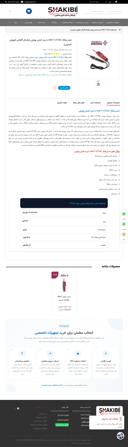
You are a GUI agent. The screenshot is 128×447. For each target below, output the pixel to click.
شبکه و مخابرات (67, 22)
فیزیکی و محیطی (97, 22)
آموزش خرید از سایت (40, 421)
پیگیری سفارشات (41, 417)
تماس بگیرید (64, 87)
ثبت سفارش (43, 414)
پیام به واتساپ (62, 424)
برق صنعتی (41, 22)
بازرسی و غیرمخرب (82, 22)
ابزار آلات (54, 22)
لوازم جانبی (28, 22)
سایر (109, 2)
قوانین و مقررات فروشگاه (38, 425)
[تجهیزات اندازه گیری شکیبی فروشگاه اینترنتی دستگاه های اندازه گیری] (64, 11)
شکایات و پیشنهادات (40, 428)
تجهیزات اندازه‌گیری (112, 22)
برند (15, 22)
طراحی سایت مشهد (85, 443)
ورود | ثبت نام (94, 1)
